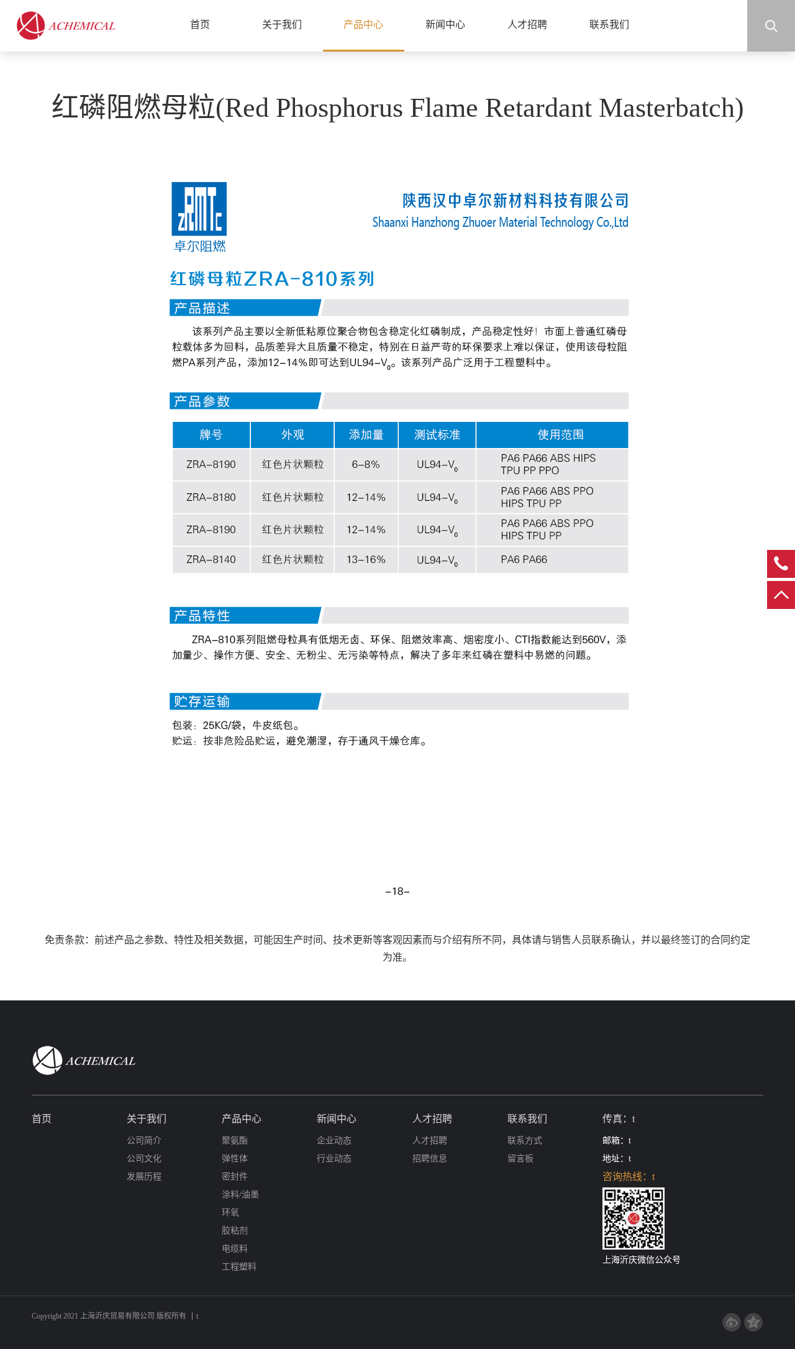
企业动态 (334, 1140)
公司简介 (144, 1140)
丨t (193, 1315)
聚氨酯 (235, 1140)
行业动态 (334, 1158)
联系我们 (609, 24)
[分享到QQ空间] (753, 1322)
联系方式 (524, 1140)
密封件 (235, 1176)
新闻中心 (445, 24)
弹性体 (235, 1158)
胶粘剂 (235, 1230)
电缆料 (235, 1248)
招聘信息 (429, 1158)
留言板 (520, 1158)
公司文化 (144, 1158)
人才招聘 (527, 24)
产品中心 (363, 24)
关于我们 (282, 24)
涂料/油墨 (240, 1194)
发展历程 (144, 1176)
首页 (200, 24)
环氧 (230, 1212)
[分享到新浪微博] (732, 1322)
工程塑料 (239, 1266)
